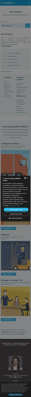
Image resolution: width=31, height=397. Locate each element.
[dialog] (15, 198)
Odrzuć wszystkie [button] (16, 214)
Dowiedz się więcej (14, 205)
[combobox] (25, 178)
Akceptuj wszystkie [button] (16, 209)
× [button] (27, 178)
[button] (15, 218)
